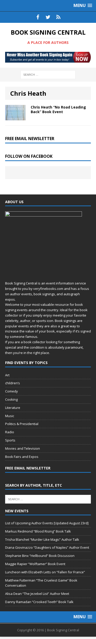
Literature (12, 407)
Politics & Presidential (21, 423)
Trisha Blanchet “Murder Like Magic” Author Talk (42, 539)
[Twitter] (48, 17)
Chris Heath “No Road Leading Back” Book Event (58, 109)
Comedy (11, 391)
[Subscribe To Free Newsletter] (58, 17)
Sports (10, 440)
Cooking (11, 399)
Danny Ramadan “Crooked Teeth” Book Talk (39, 601)
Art (7, 375)
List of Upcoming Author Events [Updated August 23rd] (47, 523)
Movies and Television (22, 448)
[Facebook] (37, 17)
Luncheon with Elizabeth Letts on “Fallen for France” (45, 572)
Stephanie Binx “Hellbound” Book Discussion (39, 555)
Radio (9, 432)
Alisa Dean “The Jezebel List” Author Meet (37, 593)
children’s (12, 383)
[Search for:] (48, 74)
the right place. (38, 352)
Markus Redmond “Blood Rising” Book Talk (38, 531)
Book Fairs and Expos (21, 456)
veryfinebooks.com (48, 288)
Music (9, 416)
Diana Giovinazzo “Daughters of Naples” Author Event (47, 547)
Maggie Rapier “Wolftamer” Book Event (35, 564)
